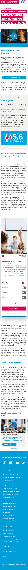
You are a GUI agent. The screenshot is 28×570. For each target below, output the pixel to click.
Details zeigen (19, 303)
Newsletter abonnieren (9, 536)
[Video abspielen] (14, 36)
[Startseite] (9, 2)
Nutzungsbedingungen (9, 551)
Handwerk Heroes (7, 480)
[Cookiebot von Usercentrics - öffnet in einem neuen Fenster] (19, 256)
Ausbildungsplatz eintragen (10, 539)
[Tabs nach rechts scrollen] (25, 105)
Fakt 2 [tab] (9, 105)
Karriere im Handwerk (8, 515)
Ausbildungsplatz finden (9, 521)
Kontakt (4, 554)
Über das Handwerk (9, 471)
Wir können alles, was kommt (11, 474)
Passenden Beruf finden (9, 506)
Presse (4, 556)
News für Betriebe (7, 533)
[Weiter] (24, 128)
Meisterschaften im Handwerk (11, 491)
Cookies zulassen (14, 308)
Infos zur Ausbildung (9, 503)
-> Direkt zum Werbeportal (10, 542)
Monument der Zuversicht (10, 494)
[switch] (24, 287)
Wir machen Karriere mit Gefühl (11, 477)
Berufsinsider (6, 512)
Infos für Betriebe (8, 527)
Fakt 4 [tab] (20, 105)
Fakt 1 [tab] (3, 105)
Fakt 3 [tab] (14, 105)
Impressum (5, 546)
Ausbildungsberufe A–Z (9, 509)
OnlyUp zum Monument (9, 483)
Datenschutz (6, 549)
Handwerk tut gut (7, 486)
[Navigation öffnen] (26, 1)
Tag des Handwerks (8, 497)
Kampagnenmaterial (8, 530)
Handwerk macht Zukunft (9, 488)
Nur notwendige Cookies (14, 313)
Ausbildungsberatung (8, 518)
